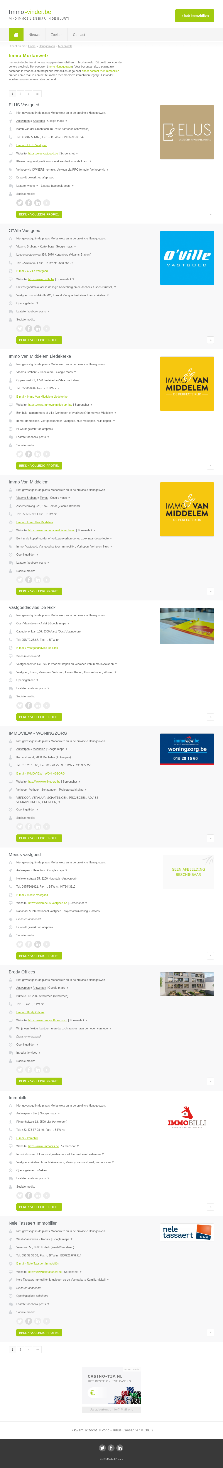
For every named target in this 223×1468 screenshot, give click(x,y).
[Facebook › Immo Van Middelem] (28, 579)
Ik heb (195, 15)
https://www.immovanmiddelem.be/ (50, 404)
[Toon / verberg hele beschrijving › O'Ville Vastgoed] (69, 287)
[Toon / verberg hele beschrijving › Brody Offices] (69, 1028)
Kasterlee (39, 120)
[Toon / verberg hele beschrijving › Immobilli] (69, 1154)
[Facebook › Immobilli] (28, 1195)
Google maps (57, 120)
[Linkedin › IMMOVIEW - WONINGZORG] (37, 826)
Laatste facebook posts (57, 185)
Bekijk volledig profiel (39, 214)
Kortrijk (45, 1239)
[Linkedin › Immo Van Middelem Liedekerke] (37, 454)
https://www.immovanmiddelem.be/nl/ (51, 530)
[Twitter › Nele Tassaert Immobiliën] (19, 1321)
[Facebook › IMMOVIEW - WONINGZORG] (28, 826)
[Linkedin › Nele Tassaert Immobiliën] (37, 1321)
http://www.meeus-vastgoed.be (47, 903)
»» (37, 93)
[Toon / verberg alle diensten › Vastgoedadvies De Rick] (69, 672)
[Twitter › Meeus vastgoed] (19, 944)
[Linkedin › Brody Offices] (37, 1069)
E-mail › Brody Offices (30, 1012)
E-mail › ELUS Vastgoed (31, 145)
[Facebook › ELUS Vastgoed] (28, 202)
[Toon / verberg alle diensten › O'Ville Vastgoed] (69, 295)
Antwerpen (23, 120)
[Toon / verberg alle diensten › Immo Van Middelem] (69, 546)
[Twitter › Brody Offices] (19, 1069)
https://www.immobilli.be (43, 1146)
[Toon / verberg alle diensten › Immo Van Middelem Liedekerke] (69, 421)
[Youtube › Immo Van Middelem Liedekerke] (46, 454)
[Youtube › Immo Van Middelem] (46, 579)
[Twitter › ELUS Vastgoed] (19, 202)
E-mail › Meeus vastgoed (32, 895)
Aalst (44, 623)
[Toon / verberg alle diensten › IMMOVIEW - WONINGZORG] (69, 800)
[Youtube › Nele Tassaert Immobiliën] (46, 1321)
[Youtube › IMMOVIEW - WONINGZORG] (46, 826)
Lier (35, 1113)
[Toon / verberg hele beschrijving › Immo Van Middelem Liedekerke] (69, 413)
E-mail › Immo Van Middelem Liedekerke (42, 396)
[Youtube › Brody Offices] (46, 1069)
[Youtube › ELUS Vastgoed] (46, 202)
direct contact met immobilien (100, 71)
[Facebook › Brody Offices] (28, 1069)
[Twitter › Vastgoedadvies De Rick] (19, 705)
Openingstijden (27, 303)
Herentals (39, 870)
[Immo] (16, 34)
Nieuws (34, 35)
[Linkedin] (119, 1447)
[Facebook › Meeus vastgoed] (28, 944)
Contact (79, 35)
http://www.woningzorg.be (44, 781)
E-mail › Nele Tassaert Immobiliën (37, 1263)
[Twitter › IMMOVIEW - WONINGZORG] (19, 826)
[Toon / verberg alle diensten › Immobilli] (69, 1162)
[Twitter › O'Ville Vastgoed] (19, 328)
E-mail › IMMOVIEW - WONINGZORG (40, 773)
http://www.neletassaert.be (45, 1271)
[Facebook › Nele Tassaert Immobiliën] (28, 1321)
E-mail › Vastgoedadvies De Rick (37, 647)
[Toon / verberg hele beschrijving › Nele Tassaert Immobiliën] (69, 1280)
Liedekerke (47, 372)
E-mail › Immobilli (27, 1138)
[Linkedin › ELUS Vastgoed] (37, 202)
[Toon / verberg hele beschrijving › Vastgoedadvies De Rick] (69, 664)
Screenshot (69, 153)
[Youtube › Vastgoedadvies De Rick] (46, 705)
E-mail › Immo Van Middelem (34, 522)
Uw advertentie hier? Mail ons (111, 1409)
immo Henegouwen (60, 66)
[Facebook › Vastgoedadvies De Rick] (28, 705)
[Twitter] (102, 1447)
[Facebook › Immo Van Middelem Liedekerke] (28, 454)
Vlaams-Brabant (26, 246)
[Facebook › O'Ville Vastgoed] (28, 328)
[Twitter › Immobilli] (19, 1195)
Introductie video (28, 1052)
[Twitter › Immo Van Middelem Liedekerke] (19, 454)
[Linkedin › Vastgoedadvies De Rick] (37, 705)
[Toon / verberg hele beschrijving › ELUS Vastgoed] (69, 161)
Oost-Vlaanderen (26, 623)
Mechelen (39, 749)
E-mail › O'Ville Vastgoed (32, 271)
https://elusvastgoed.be (43, 153)
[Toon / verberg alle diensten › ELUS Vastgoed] (69, 170)
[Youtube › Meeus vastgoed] (46, 944)
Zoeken (57, 35)
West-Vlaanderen (27, 1239)
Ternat (44, 497)
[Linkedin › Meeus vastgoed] (37, 944)
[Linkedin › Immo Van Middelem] (37, 579)
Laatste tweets (27, 185)
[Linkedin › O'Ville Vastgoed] (37, 328)
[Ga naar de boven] (210, 214)
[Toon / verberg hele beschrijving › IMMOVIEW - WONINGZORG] (69, 790)
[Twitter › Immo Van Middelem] (19, 579)
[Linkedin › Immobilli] (37, 1195)
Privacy (119, 1459)
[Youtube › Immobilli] (46, 1195)
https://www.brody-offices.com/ (47, 1020)
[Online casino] (114, 1368)
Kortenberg (47, 246)
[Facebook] (111, 1447)
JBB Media (107, 1459)
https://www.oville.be (41, 279)
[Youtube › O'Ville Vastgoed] (46, 328)
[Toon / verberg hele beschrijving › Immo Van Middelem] (69, 538)
